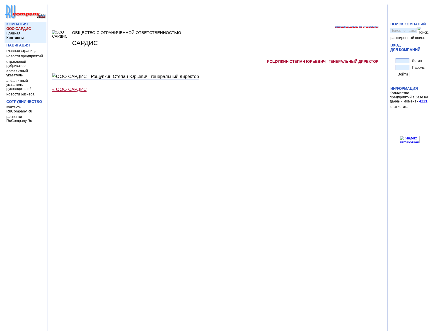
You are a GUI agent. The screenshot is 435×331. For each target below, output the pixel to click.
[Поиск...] (424, 30)
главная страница (21, 51)
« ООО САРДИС (69, 89)
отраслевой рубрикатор (16, 64)
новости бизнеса (20, 94)
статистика (399, 107)
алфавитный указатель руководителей (18, 85)
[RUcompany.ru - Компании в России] (25, 18)
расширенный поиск (407, 38)
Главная (13, 33)
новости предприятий (24, 56)
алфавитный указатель (17, 73)
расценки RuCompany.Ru (19, 119)
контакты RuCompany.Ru (19, 109)
